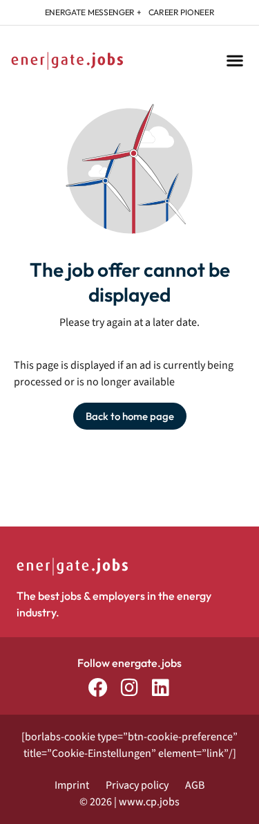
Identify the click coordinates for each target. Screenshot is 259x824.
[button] (234, 60)
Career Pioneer (181, 12)
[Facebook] (98, 687)
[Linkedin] (160, 687)
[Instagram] (129, 687)
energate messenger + (93, 12)
